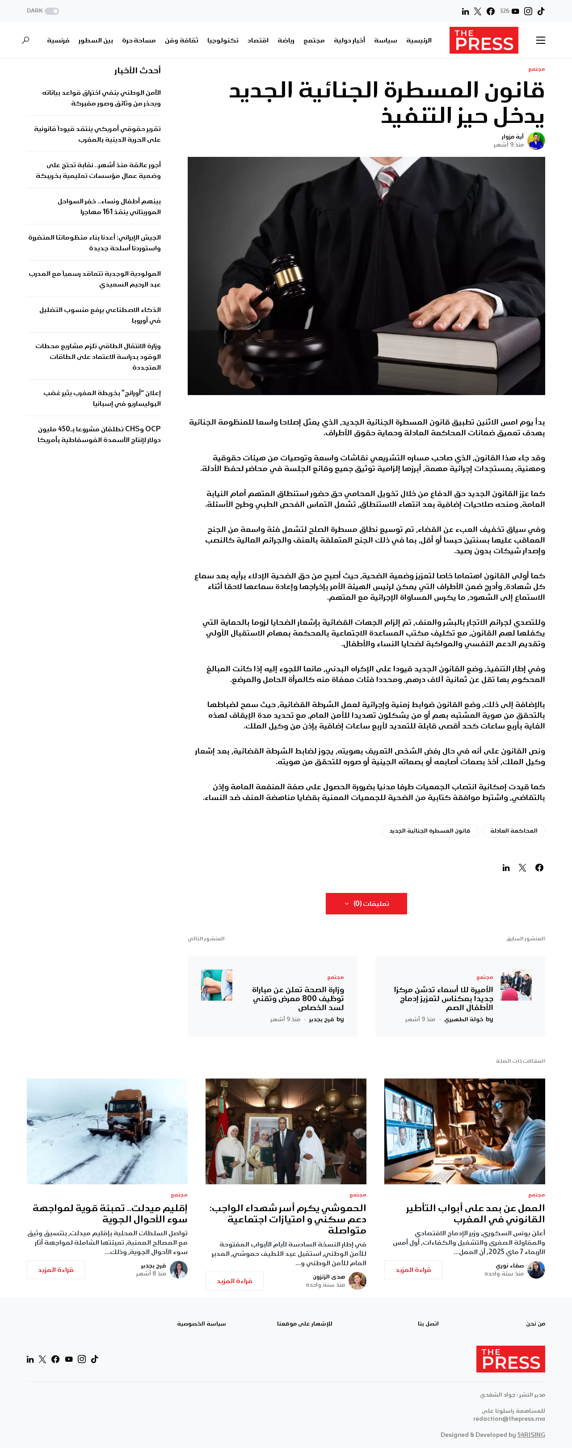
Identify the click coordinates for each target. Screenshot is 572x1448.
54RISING (531, 1435)
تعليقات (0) (371, 903)
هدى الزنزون (329, 1277)
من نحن (535, 1324)
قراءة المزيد (413, 1269)
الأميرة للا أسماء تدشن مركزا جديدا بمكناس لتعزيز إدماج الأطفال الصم (443, 998)
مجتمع (536, 69)
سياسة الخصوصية (201, 1324)
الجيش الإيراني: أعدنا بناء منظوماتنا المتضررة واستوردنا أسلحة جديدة (94, 242)
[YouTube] (69, 1359)
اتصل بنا (428, 1324)
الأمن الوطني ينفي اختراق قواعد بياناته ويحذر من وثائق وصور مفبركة (101, 98)
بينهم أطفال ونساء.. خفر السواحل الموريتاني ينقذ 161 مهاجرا (109, 206)
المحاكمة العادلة (514, 830)
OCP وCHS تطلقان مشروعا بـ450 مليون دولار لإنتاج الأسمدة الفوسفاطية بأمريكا (99, 434)
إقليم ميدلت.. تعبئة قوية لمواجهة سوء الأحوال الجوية (110, 1214)
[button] (44, 11)
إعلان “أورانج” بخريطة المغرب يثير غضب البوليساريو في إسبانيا (102, 398)
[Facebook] (491, 11)
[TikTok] (541, 11)
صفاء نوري (510, 1266)
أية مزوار (513, 137)
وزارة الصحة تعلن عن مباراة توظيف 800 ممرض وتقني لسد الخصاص (298, 998)
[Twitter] (478, 11)
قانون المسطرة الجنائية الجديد (430, 830)
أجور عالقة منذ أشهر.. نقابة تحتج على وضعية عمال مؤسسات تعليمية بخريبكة (98, 170)
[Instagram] (528, 11)
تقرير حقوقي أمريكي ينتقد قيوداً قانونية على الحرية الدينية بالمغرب (97, 134)
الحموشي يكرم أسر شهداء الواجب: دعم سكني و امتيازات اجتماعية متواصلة (288, 1219)
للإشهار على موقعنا (304, 1324)
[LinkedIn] (465, 11)
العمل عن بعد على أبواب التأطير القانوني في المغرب (476, 1214)
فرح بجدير (153, 1266)
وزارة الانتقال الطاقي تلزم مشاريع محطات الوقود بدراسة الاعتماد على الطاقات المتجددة (98, 357)
